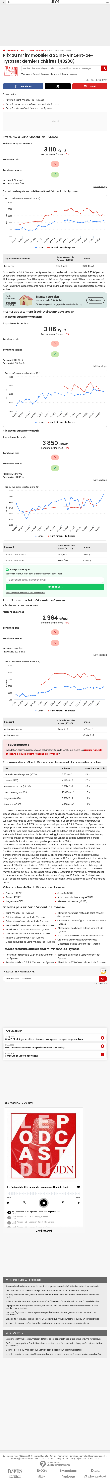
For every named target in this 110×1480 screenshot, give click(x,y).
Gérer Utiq (14, 1458)
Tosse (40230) (13, 897)
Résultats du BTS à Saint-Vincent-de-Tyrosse (81, 962)
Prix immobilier (28, 50)
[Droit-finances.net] (95, 1471)
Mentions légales (57, 1458)
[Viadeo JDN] (41, 1476)
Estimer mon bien (95, 300)
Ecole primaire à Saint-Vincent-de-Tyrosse (80, 935)
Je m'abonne (53, 587)
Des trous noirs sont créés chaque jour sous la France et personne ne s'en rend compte (47, 1290)
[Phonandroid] (95, 1476)
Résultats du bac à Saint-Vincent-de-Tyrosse (30, 962)
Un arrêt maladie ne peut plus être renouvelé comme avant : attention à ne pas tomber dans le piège (54, 1354)
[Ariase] (68, 1476)
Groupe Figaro (71, 1458)
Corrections (44, 1458)
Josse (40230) (65, 893)
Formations (14, 1031)
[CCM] (41, 1471)
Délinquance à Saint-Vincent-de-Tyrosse (28, 933)
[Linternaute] (68, 1470)
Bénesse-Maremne (50, 74)
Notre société (34, 1456)
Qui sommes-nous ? (11, 1456)
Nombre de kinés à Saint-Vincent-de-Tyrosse (30, 925)
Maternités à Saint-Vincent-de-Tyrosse (78, 944)
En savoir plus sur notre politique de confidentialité (25, 593)
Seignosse (9, 798)
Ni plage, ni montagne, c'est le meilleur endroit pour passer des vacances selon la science (48, 1323)
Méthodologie (100, 187)
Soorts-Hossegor (69, 74)
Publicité (44, 1456)
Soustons (8, 804)
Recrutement (63, 1456)
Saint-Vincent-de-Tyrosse (20, 913)
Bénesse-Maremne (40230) (72, 901)
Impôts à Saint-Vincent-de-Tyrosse (25, 938)
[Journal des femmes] (14, 1471)
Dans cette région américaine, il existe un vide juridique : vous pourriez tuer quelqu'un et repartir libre (52, 1319)
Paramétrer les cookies (98, 1456)
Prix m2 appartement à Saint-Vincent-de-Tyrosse (32, 104)
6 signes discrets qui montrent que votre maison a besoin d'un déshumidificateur (44, 1350)
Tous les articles (26, 1458)
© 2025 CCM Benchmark (89, 1458)
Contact (52, 1456)
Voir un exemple (100, 983)
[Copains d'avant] (14, 1476)
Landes (40, 50)
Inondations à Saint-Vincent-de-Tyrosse (27, 929)
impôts (23, 875)
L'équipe (24, 1456)
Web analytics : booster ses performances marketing (34, 1046)
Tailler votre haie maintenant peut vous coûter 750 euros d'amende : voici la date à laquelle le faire (52, 1301)
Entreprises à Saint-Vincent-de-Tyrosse (27, 921)
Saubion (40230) (14, 893)
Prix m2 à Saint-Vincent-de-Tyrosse (25, 100)
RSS (36, 1458)
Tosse (36, 74)
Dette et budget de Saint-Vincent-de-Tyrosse (30, 942)
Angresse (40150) (15, 901)
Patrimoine (13, 50)
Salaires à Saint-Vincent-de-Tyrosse (25, 917)
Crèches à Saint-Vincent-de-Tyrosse (77, 939)
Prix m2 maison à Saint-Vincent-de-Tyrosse (29, 108)
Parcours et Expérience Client (21, 1055)
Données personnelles (79, 1456)
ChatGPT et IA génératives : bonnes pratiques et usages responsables (44, 1038)
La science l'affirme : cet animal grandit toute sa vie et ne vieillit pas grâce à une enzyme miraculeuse (53, 1339)
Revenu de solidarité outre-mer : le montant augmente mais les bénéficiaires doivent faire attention (53, 1286)
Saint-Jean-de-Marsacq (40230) (75, 897)
